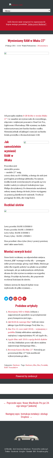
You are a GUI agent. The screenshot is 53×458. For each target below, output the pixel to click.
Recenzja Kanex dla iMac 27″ (21, 349)
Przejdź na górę (42, 451)
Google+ (22, 451)
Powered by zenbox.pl (26, 376)
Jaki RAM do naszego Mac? (20, 322)
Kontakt (29, 451)
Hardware (16, 365)
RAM (6, 367)
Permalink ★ (13, 367)
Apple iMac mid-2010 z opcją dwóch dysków (27, 339)
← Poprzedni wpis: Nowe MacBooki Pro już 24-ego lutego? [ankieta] (27, 404)
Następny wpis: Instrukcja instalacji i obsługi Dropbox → (27, 415)
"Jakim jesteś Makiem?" (37, 24)
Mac (38, 365)
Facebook (14, 451)
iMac (34, 365)
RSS (34, 451)
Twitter (7, 451)
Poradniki (44, 365)
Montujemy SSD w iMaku (19, 311)
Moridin (9, 449)
